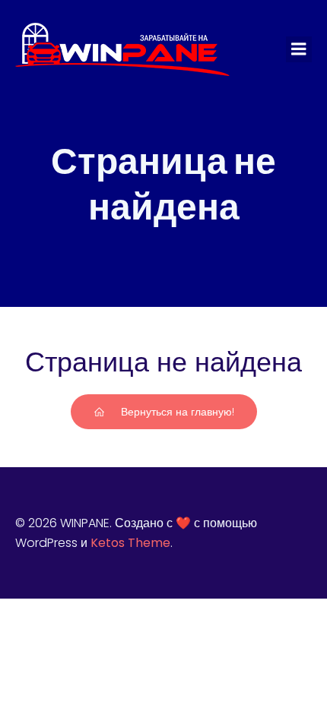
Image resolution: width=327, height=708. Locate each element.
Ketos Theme (130, 543)
